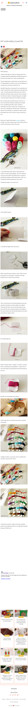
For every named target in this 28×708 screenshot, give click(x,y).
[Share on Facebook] (2, 47)
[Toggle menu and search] (2, 3)
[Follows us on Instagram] (15, 695)
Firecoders (17, 705)
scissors (18, 120)
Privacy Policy (22, 699)
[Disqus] (14, 551)
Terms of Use (15, 699)
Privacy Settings (14, 701)
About (3, 699)
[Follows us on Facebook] (10, 695)
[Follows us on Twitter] (18, 695)
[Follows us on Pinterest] (13, 695)
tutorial (3, 9)
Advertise (8, 699)
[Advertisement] (14, 26)
